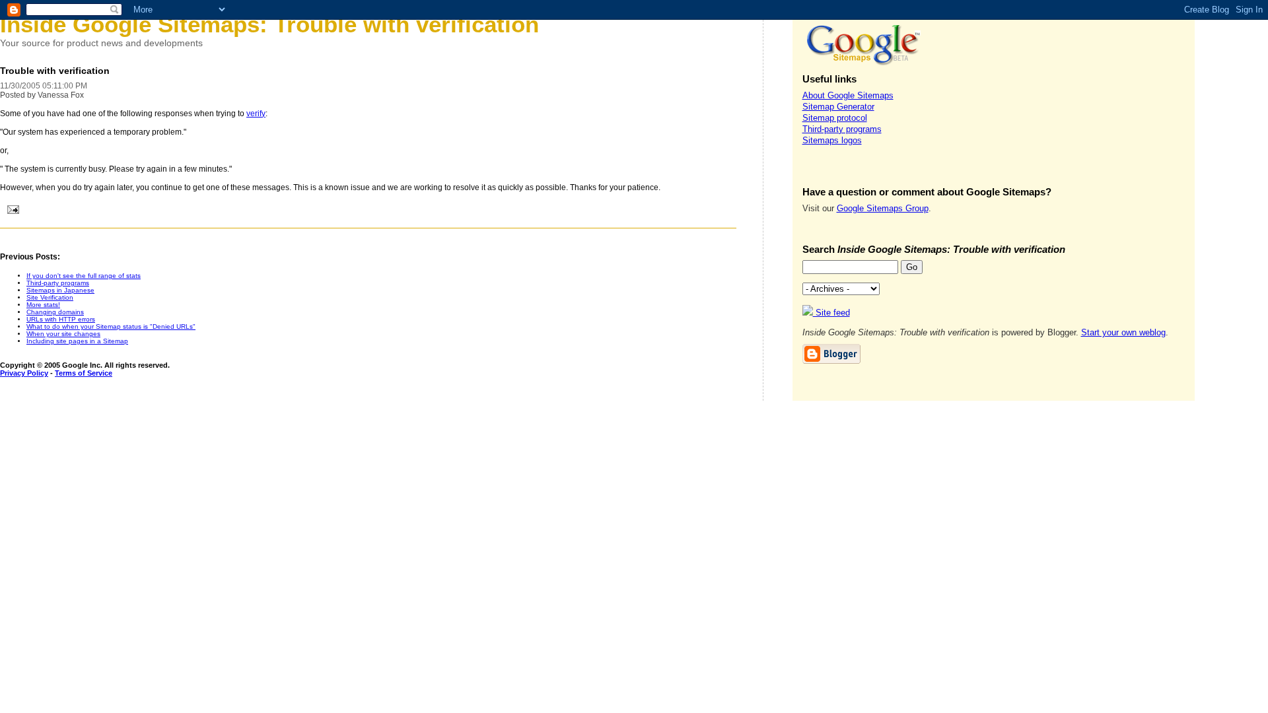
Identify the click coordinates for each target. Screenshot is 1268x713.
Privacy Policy (24, 373)
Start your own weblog (1123, 332)
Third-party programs (57, 283)
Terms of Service (83, 373)
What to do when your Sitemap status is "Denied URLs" (110, 326)
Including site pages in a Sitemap (77, 341)
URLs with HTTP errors (60, 319)
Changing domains (55, 312)
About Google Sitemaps (848, 95)
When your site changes (63, 333)
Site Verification (49, 297)
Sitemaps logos (832, 140)
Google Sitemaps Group (883, 208)
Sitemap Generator (838, 107)
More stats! (43, 304)
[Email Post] (11, 211)
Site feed (831, 313)
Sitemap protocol (834, 118)
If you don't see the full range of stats (83, 275)
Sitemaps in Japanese (60, 290)
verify (255, 113)
